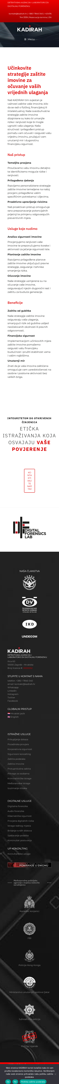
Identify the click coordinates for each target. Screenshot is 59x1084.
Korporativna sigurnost (20, 749)
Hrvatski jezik (18, 713)
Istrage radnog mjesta (19, 825)
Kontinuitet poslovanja (20, 840)
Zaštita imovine (16, 763)
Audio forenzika (16, 811)
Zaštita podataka (16, 759)
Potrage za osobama (18, 773)
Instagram (13, 694)
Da (8, 1081)
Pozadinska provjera (18, 744)
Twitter (11, 697)
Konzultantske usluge (19, 853)
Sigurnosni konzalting (19, 754)
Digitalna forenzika (18, 806)
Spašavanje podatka (18, 835)
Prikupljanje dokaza (18, 739)
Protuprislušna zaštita (19, 768)
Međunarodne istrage (19, 783)
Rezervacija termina (38, 17)
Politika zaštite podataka (33, 1081)
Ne (15, 1081)
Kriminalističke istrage (19, 778)
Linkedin (12, 690)
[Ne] (55, 1074)
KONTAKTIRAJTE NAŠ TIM (29, 480)
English (15, 716)
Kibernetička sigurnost (20, 816)
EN (50, 17)
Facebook (13, 700)
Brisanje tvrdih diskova (20, 830)
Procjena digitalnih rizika (21, 821)
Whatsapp (13, 687)
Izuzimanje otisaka (17, 788)
